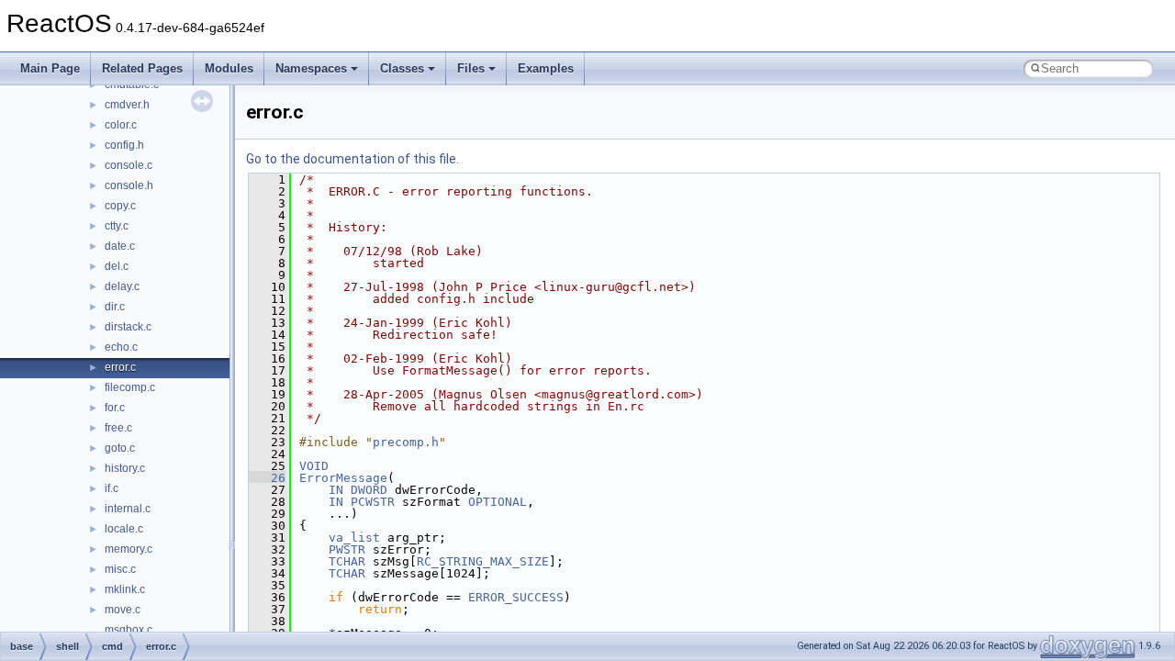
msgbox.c (128, 629)
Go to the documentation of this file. (352, 158)
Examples (546, 68)
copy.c (120, 205)
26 (267, 478)
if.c (111, 488)
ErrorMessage (343, 478)
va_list (354, 537)
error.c (120, 367)
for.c (115, 407)
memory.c (128, 549)
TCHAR (347, 561)
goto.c (120, 448)
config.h (124, 145)
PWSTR (347, 549)
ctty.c (117, 225)
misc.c (120, 569)
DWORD (369, 490)
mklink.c (125, 589)
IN (336, 490)
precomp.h (406, 442)
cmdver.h (127, 104)
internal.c (128, 508)
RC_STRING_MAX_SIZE (483, 561)
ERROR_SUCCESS (516, 597)
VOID (314, 466)
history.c (125, 468)
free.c (118, 427)
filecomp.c (130, 387)
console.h (129, 185)
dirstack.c (128, 326)
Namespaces (311, 68)
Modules (229, 68)
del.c (117, 266)
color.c (121, 124)
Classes (402, 68)
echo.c (121, 347)
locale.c (124, 528)
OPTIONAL (497, 502)
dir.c (115, 306)
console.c (128, 165)
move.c (122, 609)
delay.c (122, 286)
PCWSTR (373, 502)
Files (471, 68)
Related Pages (142, 68)
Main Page (50, 68)
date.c (120, 246)
